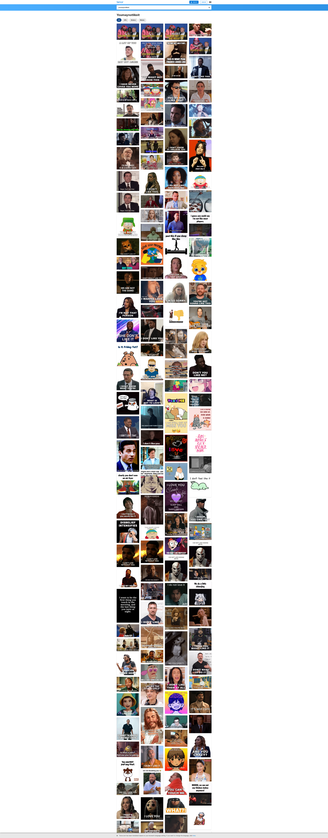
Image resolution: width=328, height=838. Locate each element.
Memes (142, 20)
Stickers (133, 20)
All (119, 20)
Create (195, 2)
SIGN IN (204, 2)
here (194, 835)
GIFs (125, 20)
